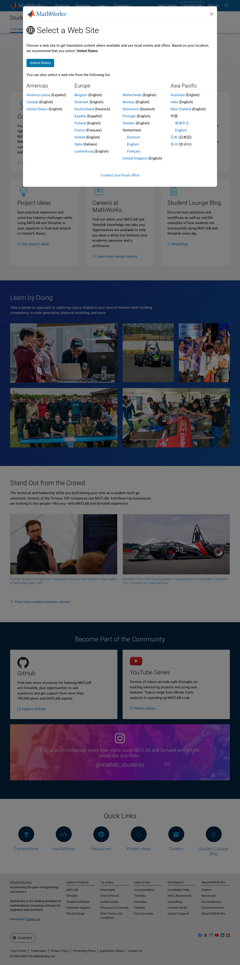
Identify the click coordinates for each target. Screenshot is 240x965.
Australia (178, 95)
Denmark (82, 102)
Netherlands (132, 95)
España (80, 116)
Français (133, 151)
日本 (174, 137)
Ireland (80, 137)
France (80, 130)
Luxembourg (84, 151)
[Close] (211, 14)
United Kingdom (135, 158)
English (133, 144)
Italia (78, 144)
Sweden (129, 123)
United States (37, 109)
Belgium (81, 95)
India (174, 102)
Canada (32, 102)
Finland (80, 123)
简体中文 (182, 123)
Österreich (131, 109)
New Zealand (181, 109)
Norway (129, 102)
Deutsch (133, 137)
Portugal (129, 116)
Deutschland (84, 109)
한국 (174, 144)
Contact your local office (120, 175)
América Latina (38, 95)
